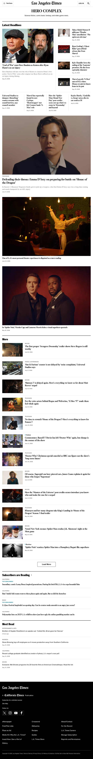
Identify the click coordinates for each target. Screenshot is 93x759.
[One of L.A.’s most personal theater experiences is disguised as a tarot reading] (46, 226)
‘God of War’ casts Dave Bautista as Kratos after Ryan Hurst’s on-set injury (25, 66)
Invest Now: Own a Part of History (12, 741)
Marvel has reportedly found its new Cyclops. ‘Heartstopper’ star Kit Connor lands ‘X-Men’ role (35, 101)
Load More (46, 564)
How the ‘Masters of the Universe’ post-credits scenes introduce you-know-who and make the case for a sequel (57, 494)
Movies (27, 343)
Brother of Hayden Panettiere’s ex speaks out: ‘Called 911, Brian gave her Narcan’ (32, 631)
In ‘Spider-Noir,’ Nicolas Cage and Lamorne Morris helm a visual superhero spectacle (34, 327)
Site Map (5, 703)
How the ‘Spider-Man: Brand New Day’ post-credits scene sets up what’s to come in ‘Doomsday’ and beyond (57, 101)
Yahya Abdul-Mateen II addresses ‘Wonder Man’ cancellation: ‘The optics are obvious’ (81, 34)
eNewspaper (7, 722)
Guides (34, 735)
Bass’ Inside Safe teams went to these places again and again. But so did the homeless (34, 593)
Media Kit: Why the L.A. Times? (14, 735)
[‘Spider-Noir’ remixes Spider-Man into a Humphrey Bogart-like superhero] (12, 550)
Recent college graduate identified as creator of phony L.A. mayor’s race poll (30, 653)
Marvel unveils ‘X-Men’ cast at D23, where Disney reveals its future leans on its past (81, 83)
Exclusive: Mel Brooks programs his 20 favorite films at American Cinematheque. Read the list (37, 665)
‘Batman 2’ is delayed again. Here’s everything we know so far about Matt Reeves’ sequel (56, 384)
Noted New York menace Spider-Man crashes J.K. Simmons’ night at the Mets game (56, 530)
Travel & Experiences (32, 361)
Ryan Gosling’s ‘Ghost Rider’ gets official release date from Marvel (80, 50)
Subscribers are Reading (16, 575)
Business (5, 639)
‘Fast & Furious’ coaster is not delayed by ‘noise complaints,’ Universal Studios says (55, 366)
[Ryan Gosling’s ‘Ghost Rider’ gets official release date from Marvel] (64, 49)
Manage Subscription (69, 735)
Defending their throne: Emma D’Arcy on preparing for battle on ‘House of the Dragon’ (44, 181)
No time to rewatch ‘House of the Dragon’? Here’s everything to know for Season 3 (57, 421)
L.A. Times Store (38, 739)
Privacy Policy (37, 753)
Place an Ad (6, 730)
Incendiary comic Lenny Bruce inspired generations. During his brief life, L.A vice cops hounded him (41, 584)
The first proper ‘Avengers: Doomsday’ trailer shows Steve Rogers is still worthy (56, 348)
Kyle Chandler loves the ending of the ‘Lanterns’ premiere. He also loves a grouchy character (81, 66)
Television (5, 176)
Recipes (35, 730)
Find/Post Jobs (7, 726)
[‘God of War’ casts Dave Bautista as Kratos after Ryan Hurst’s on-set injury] (27, 46)
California (5, 579)
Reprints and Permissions (70, 739)
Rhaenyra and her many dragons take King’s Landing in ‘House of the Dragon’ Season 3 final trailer (55, 512)
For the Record (66, 726)
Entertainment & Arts (9, 628)
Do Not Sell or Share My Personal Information (67, 753)
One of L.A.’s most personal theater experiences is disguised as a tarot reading (31, 258)
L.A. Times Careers (68, 730)
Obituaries (35, 726)
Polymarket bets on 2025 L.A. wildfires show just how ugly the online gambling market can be (38, 614)
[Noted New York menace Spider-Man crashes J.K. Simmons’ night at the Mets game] (12, 532)
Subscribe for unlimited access (12, 700)
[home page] (47, 3)
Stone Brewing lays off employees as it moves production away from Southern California (35, 642)
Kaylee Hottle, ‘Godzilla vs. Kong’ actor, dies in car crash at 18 (80, 98)
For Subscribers (7, 581)
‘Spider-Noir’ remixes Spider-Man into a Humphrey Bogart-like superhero (57, 547)
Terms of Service (28, 753)
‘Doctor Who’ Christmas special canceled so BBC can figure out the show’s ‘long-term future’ (57, 457)
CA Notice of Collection (48, 753)
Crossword (36, 722)
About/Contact (66, 722)
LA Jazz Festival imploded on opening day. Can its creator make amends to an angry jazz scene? (38, 605)
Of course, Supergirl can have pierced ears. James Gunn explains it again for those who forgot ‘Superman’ (57, 475)
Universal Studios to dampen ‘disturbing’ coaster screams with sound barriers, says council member (10, 100)
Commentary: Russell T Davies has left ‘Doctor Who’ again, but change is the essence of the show (57, 439)
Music (4, 600)
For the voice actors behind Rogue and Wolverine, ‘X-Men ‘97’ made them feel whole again (57, 402)
